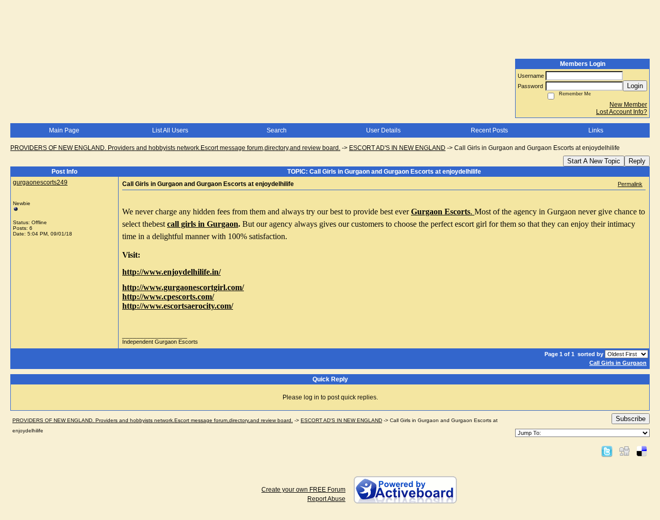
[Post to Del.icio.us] (642, 451)
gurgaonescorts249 (40, 182)
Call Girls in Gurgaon (618, 363)
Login (635, 86)
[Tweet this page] (607, 451)
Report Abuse (326, 498)
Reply (637, 161)
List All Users (170, 130)
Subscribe (631, 419)
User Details (383, 130)
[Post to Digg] (624, 451)
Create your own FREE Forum (303, 489)
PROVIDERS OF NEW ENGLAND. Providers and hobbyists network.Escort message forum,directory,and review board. (175, 148)
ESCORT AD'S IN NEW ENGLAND (397, 148)
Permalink (630, 184)
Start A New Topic (593, 161)
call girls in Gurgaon (202, 224)
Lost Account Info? (621, 111)
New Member (628, 104)
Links (595, 130)
